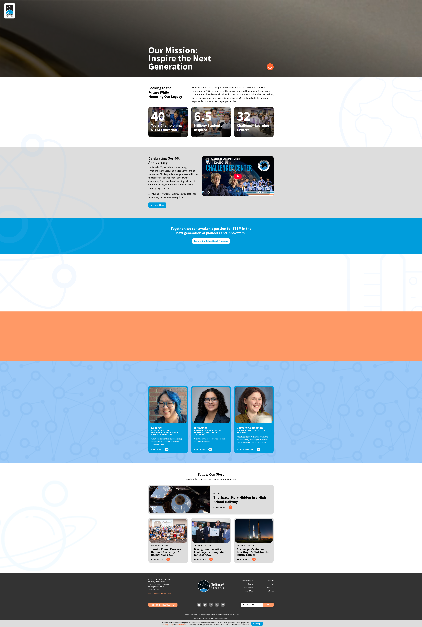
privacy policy (168, 624)
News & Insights (247, 580)
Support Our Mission (154, 291)
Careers (271, 580)
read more (262, 442)
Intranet (271, 591)
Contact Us (270, 587)
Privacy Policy (248, 587)
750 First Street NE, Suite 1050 (158, 584)
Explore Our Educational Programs (211, 241)
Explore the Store (152, 345)
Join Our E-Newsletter (163, 605)
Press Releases (160, 545)
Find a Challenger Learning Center (160, 593)
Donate (250, 584)
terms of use (181, 624)
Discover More (157, 205)
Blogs (216, 493)
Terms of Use (248, 591)
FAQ (272, 584)
